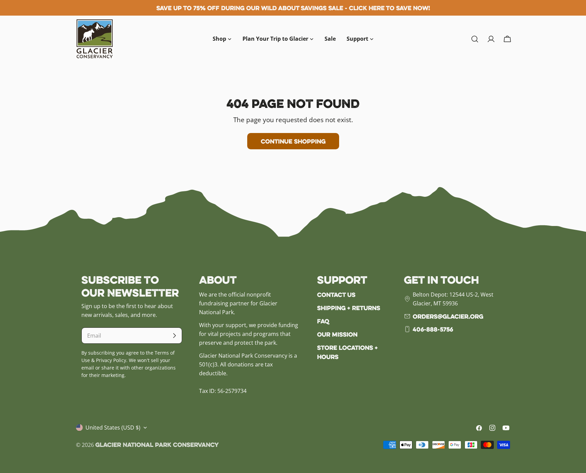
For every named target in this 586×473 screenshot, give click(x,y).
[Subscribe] (174, 335)
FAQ (323, 321)
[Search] (475, 39)
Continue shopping (293, 141)
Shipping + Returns (348, 308)
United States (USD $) (112, 427)
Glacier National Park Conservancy (157, 444)
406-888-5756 (433, 329)
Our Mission (337, 334)
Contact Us (336, 294)
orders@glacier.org (448, 316)
